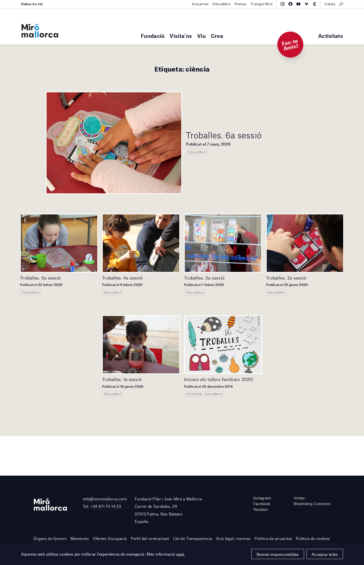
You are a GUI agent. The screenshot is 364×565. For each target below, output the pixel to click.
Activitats (330, 36)
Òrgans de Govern (50, 538)
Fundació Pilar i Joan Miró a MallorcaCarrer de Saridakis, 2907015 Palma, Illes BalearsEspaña (168, 510)
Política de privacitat (273, 538)
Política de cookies (313, 538)
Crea (217, 36)
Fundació (152, 36)
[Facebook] (290, 3)
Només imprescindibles (278, 554)
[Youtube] (298, 3)
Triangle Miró (261, 4)
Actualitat (200, 4)
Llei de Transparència (192, 538)
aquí (180, 554)
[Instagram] (283, 3)
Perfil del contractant (150, 538)
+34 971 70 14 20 (105, 506)
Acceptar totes (325, 554)
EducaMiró (221, 4)
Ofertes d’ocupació (110, 538)
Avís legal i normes (233, 538)
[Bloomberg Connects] (314, 3)
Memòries (80, 538)
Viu (201, 36)
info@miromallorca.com (105, 498)
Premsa (240, 4)
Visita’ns (181, 36)
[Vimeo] (306, 3)
